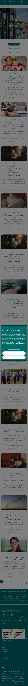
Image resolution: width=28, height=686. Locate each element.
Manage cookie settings (14, 349)
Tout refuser (14, 353)
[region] (14, 343)
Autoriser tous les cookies (14, 357)
